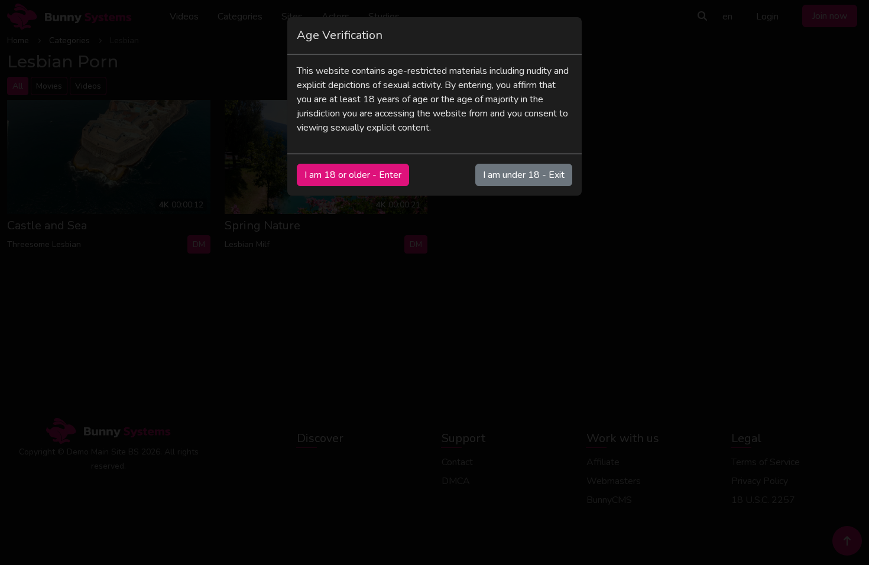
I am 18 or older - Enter (352, 174)
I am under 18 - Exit (524, 174)
